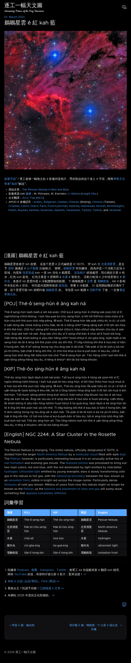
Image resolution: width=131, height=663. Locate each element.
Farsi (43, 206)
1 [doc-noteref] (16, 178)
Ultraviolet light (29, 471)
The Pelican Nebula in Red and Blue (45, 189)
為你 (14, 183)
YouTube (20, 574)
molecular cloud (87, 454)
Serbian (34, 210)
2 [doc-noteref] (10, 183)
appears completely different (46, 493)
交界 (90, 281)
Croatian (14, 206)
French (52, 206)
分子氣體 (32, 268)
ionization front (19, 480)
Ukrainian (115, 210)
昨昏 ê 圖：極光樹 (23, 625)
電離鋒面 (103, 281)
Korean (101, 206)
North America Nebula (52, 454)
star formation (14, 463)
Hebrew (74, 206)
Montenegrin (115, 206)
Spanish (59, 210)
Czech (25, 206)
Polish (12, 210)
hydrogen (11, 471)
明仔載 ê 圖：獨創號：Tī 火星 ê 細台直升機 (93, 627)
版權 (28, 193)
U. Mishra (74, 193)
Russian (22, 210)
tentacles (10, 484)
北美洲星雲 (108, 264)
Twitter (61, 570)
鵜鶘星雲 (69, 268)
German (62, 206)
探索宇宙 (10, 179)
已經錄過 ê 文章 (50, 588)
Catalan (62, 202)
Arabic (38, 202)
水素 (65, 277)
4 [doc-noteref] (25, 183)
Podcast (22, 570)
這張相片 (80, 272)
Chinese (74, 202)
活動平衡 (95, 290)
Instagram (47, 570)
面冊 (34, 570)
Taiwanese (73, 210)
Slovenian (46, 210)
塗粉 (11, 268)
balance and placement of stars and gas (72, 489)
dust (123, 454)
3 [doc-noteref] (18, 183)
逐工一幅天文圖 (23, 6)
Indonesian (88, 206)
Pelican (15, 458)
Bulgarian (50, 202)
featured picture (77, 463)
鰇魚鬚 (63, 285)
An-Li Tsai (28, 197)
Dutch (34, 206)
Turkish (86, 210)
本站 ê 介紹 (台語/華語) (23, 581)
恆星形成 (28, 272)
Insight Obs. (89, 193)
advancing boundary (70, 476)
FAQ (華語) (48, 581)
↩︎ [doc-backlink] (85, 574)
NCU (40, 197)
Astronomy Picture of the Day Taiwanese (24, 11)
